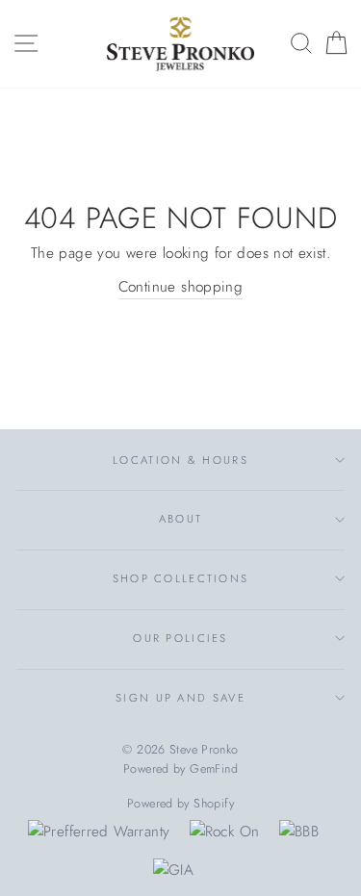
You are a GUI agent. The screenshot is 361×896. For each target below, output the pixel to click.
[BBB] (299, 831)
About (180, 518)
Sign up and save (180, 697)
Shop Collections (181, 578)
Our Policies (180, 638)
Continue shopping (181, 286)
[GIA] (173, 870)
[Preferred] (98, 831)
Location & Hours (180, 460)
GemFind (214, 769)
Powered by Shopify (180, 803)
